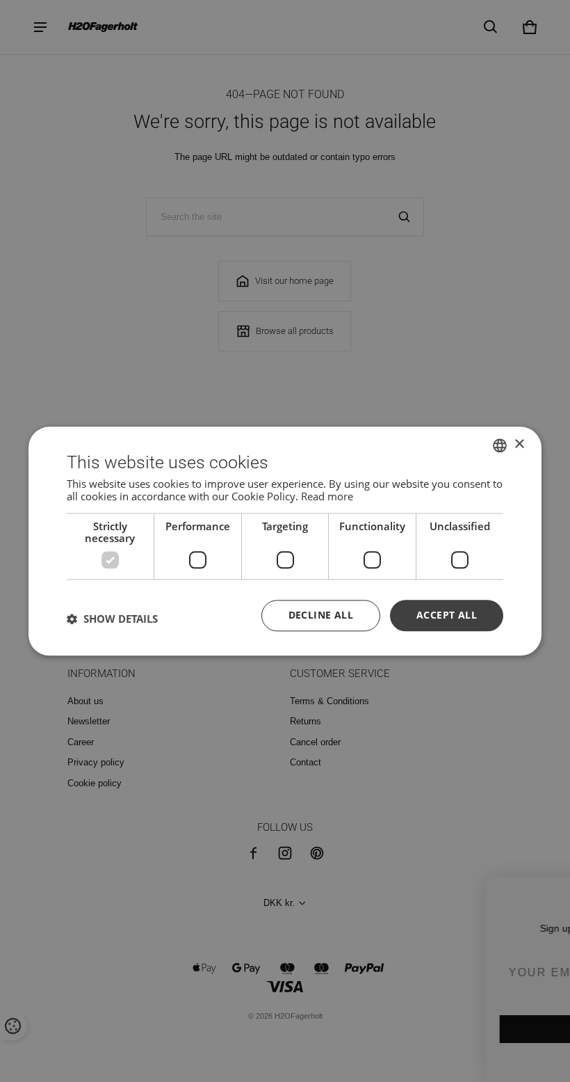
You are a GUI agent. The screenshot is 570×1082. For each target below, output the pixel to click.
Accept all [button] (446, 614)
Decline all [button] (320, 614)
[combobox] (500, 445)
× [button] (519, 444)
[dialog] (285, 541)
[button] (112, 619)
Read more (327, 496)
